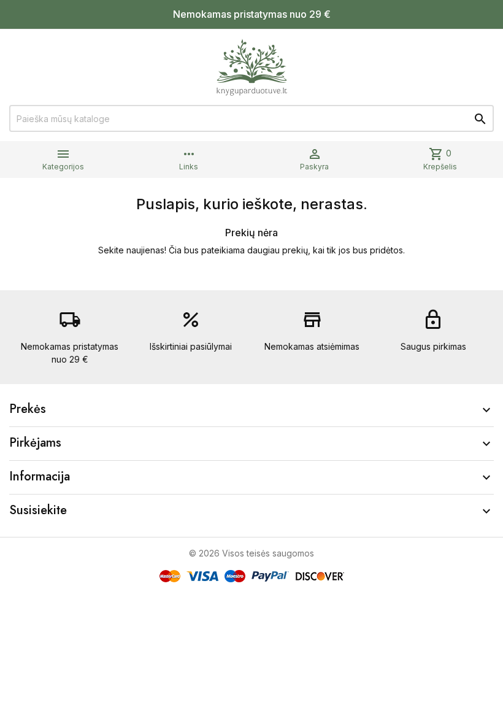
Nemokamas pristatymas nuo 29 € (252, 14)
